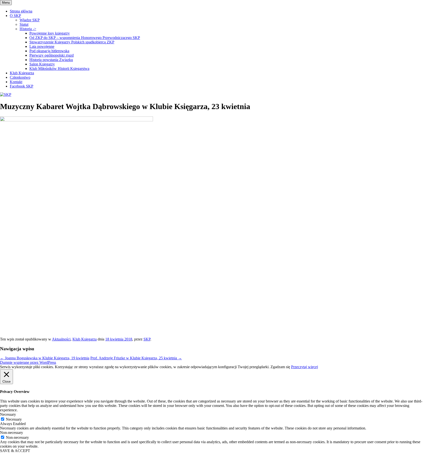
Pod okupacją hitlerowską (49, 51)
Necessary (14, 419)
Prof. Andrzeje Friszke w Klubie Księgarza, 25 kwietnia (136, 358)
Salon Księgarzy (42, 64)
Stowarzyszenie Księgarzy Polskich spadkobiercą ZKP (71, 42)
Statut (24, 24)
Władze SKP (30, 20)
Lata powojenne (41, 46)
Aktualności (61, 339)
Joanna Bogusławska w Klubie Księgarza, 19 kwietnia (44, 358)
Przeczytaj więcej (304, 367)
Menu (6, 2)
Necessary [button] (8, 414)
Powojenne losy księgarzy (49, 33)
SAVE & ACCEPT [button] (15, 451)
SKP (146, 339)
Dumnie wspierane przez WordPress (28, 362)
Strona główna (21, 11)
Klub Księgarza (22, 73)
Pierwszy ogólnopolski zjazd (51, 55)
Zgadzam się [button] (280, 367)
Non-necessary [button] (11, 432)
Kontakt (16, 82)
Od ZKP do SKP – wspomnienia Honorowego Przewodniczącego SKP (84, 38)
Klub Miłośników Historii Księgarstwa (59, 68)
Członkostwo (20, 77)
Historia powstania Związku (51, 60)
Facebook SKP (21, 86)
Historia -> (28, 29)
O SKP (15, 15)
